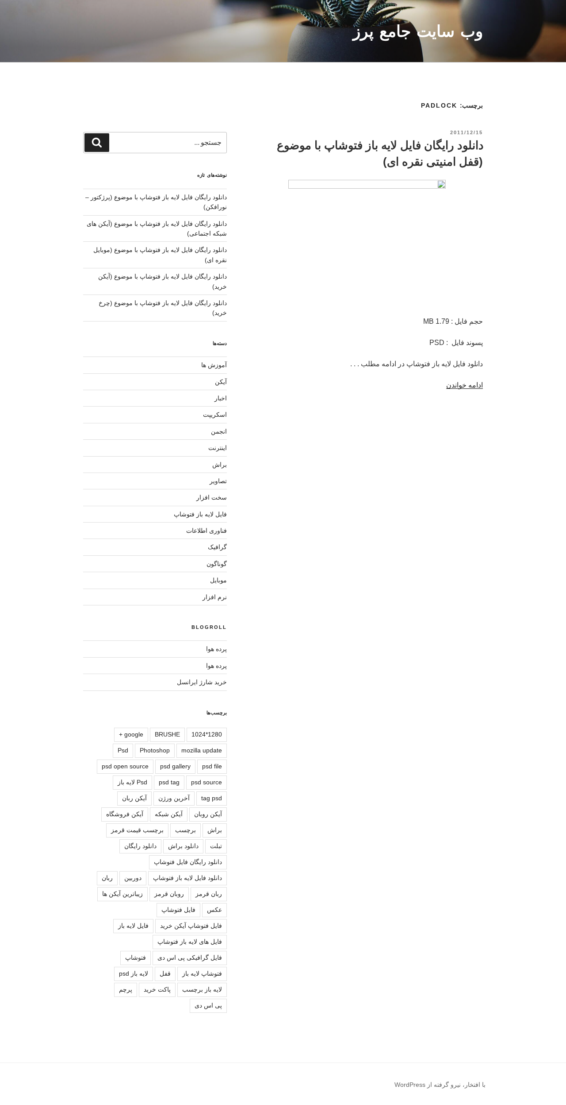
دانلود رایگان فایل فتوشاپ (188, 861)
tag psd (211, 798)
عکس (214, 909)
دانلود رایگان (140, 845)
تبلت (216, 845)
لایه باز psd (133, 973)
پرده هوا (216, 648)
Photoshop (155, 750)
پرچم (125, 989)
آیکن (221, 381)
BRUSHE (167, 734)
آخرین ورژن (174, 798)
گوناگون (217, 563)
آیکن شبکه (169, 814)
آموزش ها (214, 364)
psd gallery (175, 766)
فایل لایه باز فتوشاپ (200, 514)
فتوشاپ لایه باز (202, 973)
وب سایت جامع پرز (418, 31)
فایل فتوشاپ (178, 909)
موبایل (218, 580)
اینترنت (217, 447)
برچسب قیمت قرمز (137, 830)
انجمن (219, 431)
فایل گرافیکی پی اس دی (189, 957)
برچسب (185, 830)
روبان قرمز (169, 893)
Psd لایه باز (132, 782)
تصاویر (218, 481)
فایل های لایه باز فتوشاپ (189, 941)
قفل (165, 973)
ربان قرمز (208, 893)
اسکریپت (215, 414)
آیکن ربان (134, 798)
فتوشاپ (135, 957)
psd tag (169, 782)
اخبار (220, 398)
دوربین (133, 877)
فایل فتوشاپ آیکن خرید (191, 925)
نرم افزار (215, 597)
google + (131, 734)
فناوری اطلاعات (206, 530)
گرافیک (217, 547)
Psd (123, 750)
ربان (107, 877)
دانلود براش (183, 845)
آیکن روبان (208, 814)
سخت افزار (211, 497)
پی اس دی (208, 1005)
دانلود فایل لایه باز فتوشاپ (187, 877)
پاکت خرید (157, 989)
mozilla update (201, 750)
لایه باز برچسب (202, 989)
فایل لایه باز (133, 925)
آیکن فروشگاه (124, 814)
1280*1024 (206, 734)
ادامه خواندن (464, 385)
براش (219, 464)
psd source (206, 782)
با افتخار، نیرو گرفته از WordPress (440, 1084)
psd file (212, 766)
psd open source (125, 766)
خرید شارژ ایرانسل (202, 682)
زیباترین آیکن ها (122, 893)
